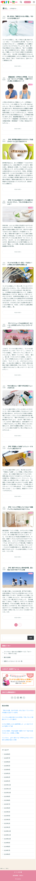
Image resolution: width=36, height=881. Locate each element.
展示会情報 (7, 657)
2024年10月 (7, 839)
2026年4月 (7, 769)
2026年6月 (7, 762)
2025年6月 (7, 808)
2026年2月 (7, 777)
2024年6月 (7, 854)
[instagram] (18, 698)
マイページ (27, 2)
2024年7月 (7, 850)
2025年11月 (7, 789)
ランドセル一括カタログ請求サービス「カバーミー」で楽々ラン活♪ (18, 652)
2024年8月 (7, 846)
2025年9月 (7, 796)
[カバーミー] (9, 2)
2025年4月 (7, 816)
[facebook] (12, 698)
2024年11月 (7, 835)
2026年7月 (7, 758)
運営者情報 (15, 875)
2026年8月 (7, 754)
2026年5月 (7, 766)
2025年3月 (7, 819)
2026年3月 (7, 773)
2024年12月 (7, 831)
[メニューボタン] (34, 2)
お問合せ (21, 875)
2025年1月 (7, 827)
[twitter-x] (15, 698)
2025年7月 (7, 804)
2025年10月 (7, 792)
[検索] (24, 698)
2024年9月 (7, 843)
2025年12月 (7, 785)
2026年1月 (7, 781)
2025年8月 (7, 800)
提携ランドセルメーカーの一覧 (13, 661)
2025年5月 (7, 812)
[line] (21, 698)
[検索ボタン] (21, 2)
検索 (30, 638)
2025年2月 (7, 823)
